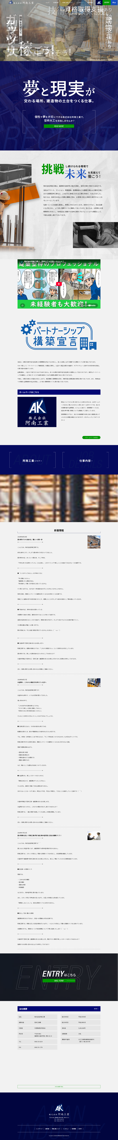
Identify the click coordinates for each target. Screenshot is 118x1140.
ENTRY (106, 2)
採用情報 (90, 2)
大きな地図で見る (59, 1086)
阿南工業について (68, 2)
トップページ (48, 2)
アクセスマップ (114, 2)
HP (98, 2)
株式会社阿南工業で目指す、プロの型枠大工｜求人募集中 (101, 59)
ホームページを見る (92, 437)
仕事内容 (56, 2)
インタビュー (80, 2)
